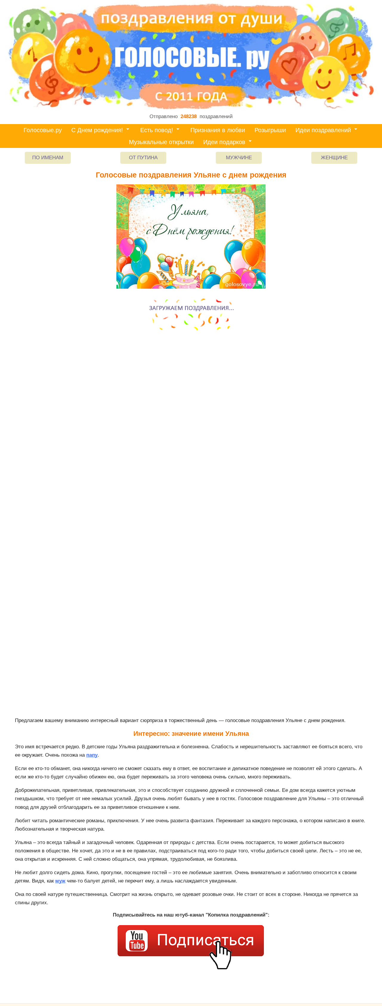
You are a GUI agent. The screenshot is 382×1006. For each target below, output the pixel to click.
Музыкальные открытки (161, 142)
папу (92, 755)
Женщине (334, 157)
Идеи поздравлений (323, 130)
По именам (47, 157)
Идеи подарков (224, 142)
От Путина (143, 157)
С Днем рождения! (97, 130)
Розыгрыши (270, 130)
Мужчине (239, 157)
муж (60, 881)
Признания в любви (217, 130)
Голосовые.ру (43, 130)
